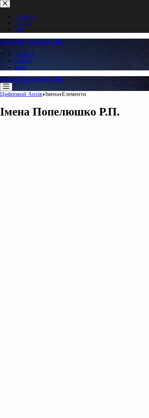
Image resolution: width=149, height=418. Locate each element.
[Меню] (6, 87)
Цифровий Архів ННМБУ (32, 42)
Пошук (23, 60)
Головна (24, 54)
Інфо (20, 67)
